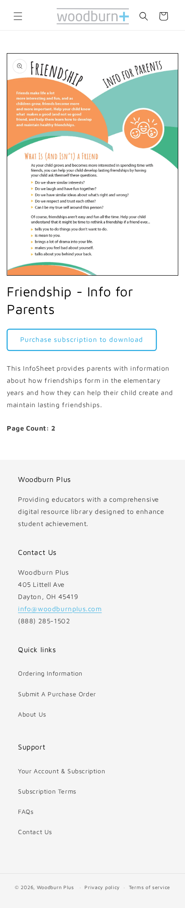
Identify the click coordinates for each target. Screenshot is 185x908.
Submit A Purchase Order (57, 694)
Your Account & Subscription (61, 771)
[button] (18, 16)
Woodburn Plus (55, 887)
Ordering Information (50, 673)
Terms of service (149, 887)
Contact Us (35, 831)
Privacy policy (102, 887)
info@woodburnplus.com (60, 609)
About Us (32, 714)
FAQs (25, 811)
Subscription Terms (47, 791)
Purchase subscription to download (81, 339)
